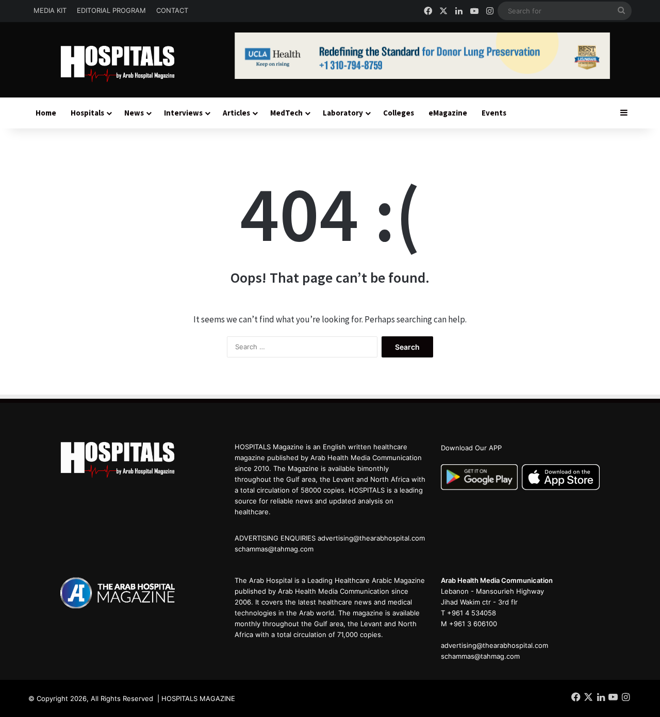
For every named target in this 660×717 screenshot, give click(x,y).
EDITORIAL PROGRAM (111, 10)
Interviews (183, 113)
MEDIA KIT (50, 10)
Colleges (398, 113)
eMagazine (447, 113)
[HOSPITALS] (123, 63)
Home (46, 113)
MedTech (286, 113)
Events (494, 113)
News (134, 113)
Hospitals (87, 113)
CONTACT (172, 10)
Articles (236, 113)
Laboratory (343, 113)
